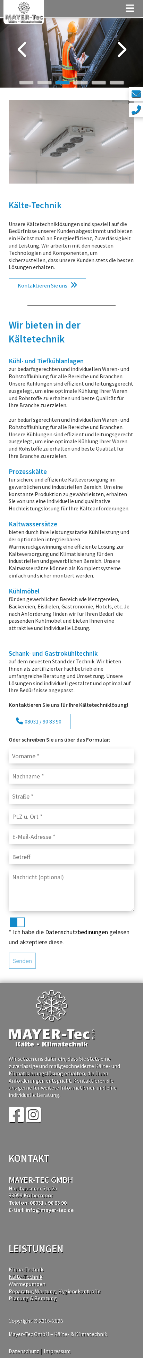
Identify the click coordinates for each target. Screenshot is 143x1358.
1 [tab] (26, 82)
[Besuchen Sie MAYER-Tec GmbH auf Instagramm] (33, 1119)
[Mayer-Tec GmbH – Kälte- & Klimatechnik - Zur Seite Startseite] (23, 12)
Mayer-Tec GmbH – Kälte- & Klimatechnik (58, 1334)
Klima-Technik (26, 1269)
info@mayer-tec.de (50, 1209)
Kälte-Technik (25, 1276)
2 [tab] (44, 82)
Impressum (57, 1351)
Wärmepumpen (27, 1283)
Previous (22, 51)
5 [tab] (99, 82)
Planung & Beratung (33, 1298)
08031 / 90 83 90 (43, 721)
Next (120, 51)
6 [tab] (117, 82)
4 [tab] (80, 82)
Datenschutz (24, 1351)
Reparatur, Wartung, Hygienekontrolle (55, 1291)
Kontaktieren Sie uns (42, 285)
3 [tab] (62, 82)
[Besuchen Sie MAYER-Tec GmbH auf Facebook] (16, 1119)
